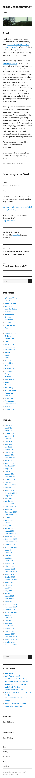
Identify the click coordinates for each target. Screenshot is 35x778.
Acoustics (8, 301)
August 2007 (9, 520)
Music (7, 355)
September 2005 (11, 580)
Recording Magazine (13, 390)
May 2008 (8, 498)
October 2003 (10, 642)
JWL (4, 163)
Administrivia (10, 303)
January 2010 (10, 474)
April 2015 (8, 447)
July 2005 (8, 585)
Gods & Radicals (11, 333)
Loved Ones (9, 344)
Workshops (9, 409)
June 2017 (8, 425)
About (5, 761)
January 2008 (10, 509)
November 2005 (11, 574)
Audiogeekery (10, 314)
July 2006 (8, 553)
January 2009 (10, 488)
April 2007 (9, 528)
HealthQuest (9, 339)
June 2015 (8, 441)
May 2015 (8, 444)
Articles (8, 312)
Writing (5, 752)
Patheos (8, 366)
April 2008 (9, 501)
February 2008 (10, 507)
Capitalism (9, 320)
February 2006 (10, 566)
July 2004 (8, 618)
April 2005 (9, 593)
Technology (9, 401)
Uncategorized (21, 163)
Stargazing (9, 393)
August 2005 (9, 582)
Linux (7, 341)
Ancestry (8, 306)
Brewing (8, 317)
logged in (16, 235)
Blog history (9, 673)
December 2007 (11, 512)
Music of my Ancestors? (14, 706)
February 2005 (10, 599)
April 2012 (9, 460)
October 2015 (9, 433)
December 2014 (10, 458)
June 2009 (8, 482)
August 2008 (9, 496)
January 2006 (10, 569)
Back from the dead (12, 676)
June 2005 (8, 588)
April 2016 (9, 431)
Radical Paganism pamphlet (16, 703)
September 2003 (11, 645)
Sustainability (10, 398)
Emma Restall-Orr (10, 63)
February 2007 (10, 534)
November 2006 (11, 542)
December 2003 (11, 637)
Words (7, 406)
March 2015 (9, 450)
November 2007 (11, 515)
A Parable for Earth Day (14, 690)
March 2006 (9, 563)
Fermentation (10, 325)
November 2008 (11, 490)
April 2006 (9, 561)
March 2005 (9, 596)
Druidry (8, 322)
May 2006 (8, 558)
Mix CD (7, 352)
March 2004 (9, 629)
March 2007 (9, 531)
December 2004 (11, 604)
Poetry (7, 374)
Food (6, 331)
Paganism (8, 360)
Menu (6, 12)
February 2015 (10, 452)
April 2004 (9, 626)
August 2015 (9, 436)
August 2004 (9, 615)
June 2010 (8, 471)
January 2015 (9, 455)
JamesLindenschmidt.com (18, 6)
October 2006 (10, 544)
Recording (9, 388)
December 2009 (11, 477)
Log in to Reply (8, 221)
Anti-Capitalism (11, 309)
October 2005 (10, 577)
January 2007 (10, 536)
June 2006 (8, 555)
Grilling (8, 336)
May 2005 (8, 591)
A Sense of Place (11, 298)
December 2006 (11, 539)
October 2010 (10, 466)
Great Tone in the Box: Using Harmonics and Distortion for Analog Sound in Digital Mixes (16, 681)
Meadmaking (10, 347)
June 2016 (8, 428)
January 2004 (10, 634)
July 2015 (8, 439)
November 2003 (11, 639)
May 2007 (8, 526)
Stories (7, 396)
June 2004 (8, 620)
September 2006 (11, 547)
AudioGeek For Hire (12, 687)
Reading (8, 385)
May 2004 (8, 623)
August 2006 (9, 550)
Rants (7, 382)
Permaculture (10, 369)
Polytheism (9, 379)
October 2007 (10, 517)
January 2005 (10, 601)
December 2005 (11, 572)
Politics (8, 377)
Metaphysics (10, 350)
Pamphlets (9, 363)
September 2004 (11, 612)
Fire (6, 328)
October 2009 (10, 479)
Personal (8, 371)
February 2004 (10, 631)
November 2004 (11, 607)
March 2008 (9, 504)
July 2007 (8, 523)
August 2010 (9, 469)
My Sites (6, 766)
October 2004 (10, 610)
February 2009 (10, 485)
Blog (4, 747)
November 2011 (10, 463)
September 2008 (11, 493)
